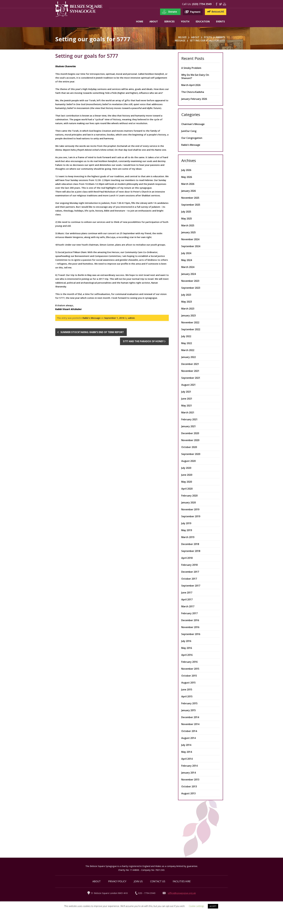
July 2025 (186, 211)
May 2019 (186, 530)
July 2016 (186, 641)
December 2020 (190, 433)
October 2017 (189, 578)
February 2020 (189, 495)
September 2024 (190, 246)
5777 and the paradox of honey (143, 341)
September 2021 (190, 377)
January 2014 (188, 772)
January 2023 (188, 315)
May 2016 (186, 648)
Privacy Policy (117, 881)
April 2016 (186, 655)
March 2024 (187, 267)
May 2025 (186, 218)
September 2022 (190, 329)
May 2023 (186, 301)
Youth (185, 21)
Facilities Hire (182, 881)
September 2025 (190, 204)
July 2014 (186, 745)
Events (220, 21)
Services (169, 21)
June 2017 (186, 592)
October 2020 (189, 447)
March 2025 (187, 225)
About (153, 21)
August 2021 (188, 384)
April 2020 (186, 488)
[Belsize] (79, 16)
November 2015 (190, 668)
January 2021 (188, 426)
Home (139, 21)
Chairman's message (193, 124)
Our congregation (191, 138)
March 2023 (187, 308)
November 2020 (190, 440)
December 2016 (190, 620)
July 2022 (186, 336)
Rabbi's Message (92, 317)
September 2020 (190, 454)
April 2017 (186, 599)
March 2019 (187, 537)
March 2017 (187, 606)
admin (131, 317)
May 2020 (186, 481)
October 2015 (189, 675)
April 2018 (186, 558)
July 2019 (186, 523)
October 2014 (189, 731)
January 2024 (188, 274)
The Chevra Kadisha (192, 92)
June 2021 (186, 398)
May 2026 (186, 177)
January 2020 (188, 502)
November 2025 (190, 197)
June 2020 (186, 474)
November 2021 (190, 371)
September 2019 (190, 516)
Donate (172, 11)
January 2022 (188, 357)
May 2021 (186, 405)
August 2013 (188, 793)
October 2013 (189, 786)
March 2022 (187, 350)
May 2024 (186, 260)
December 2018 (190, 544)
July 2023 (186, 294)
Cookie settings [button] (196, 906)
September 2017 (190, 585)
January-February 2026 (194, 99)
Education (203, 21)
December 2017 (190, 571)
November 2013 (190, 779)
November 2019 (190, 509)
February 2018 (189, 564)
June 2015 (186, 689)
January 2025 (188, 232)
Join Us (138, 881)
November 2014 (190, 724)
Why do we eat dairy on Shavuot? (195, 76)
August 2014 (188, 738)
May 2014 (186, 751)
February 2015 (189, 703)
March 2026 (187, 184)
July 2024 (186, 253)
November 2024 (190, 239)
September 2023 (190, 287)
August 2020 (188, 461)
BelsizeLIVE (218, 11)
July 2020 (186, 467)
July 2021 (186, 391)
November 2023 (190, 280)
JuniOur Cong (188, 131)
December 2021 (190, 364)
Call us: (186, 4)
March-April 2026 (190, 85)
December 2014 (190, 717)
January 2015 (188, 710)
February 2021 (189, 419)
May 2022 (186, 343)
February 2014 (189, 765)
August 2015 (188, 682)
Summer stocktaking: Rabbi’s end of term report (92, 332)
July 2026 (186, 170)
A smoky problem (191, 68)
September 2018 (190, 551)
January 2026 (188, 190)
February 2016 (189, 661)
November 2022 (190, 322)
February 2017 (189, 613)
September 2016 (190, 634)
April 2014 (186, 758)
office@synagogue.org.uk (182, 893)
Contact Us (157, 881)
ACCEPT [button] (213, 906)
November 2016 (190, 627)
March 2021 (187, 412)
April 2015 (186, 696)
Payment (195, 11)
